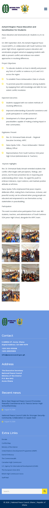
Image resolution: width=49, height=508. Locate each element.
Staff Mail (5, 477)
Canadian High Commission (12, 462)
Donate (4, 439)
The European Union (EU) (11, 470)
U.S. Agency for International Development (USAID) (20, 466)
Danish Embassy (8, 455)
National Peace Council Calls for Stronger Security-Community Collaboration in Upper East (23, 416)
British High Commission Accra (12, 474)
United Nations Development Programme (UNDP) (19, 451)
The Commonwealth (9, 458)
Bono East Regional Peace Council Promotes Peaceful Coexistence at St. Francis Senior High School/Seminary (22, 403)
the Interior (13, 447)
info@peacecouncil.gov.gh (13, 355)
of (8, 447)
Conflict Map (6, 443)
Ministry (4, 447)
